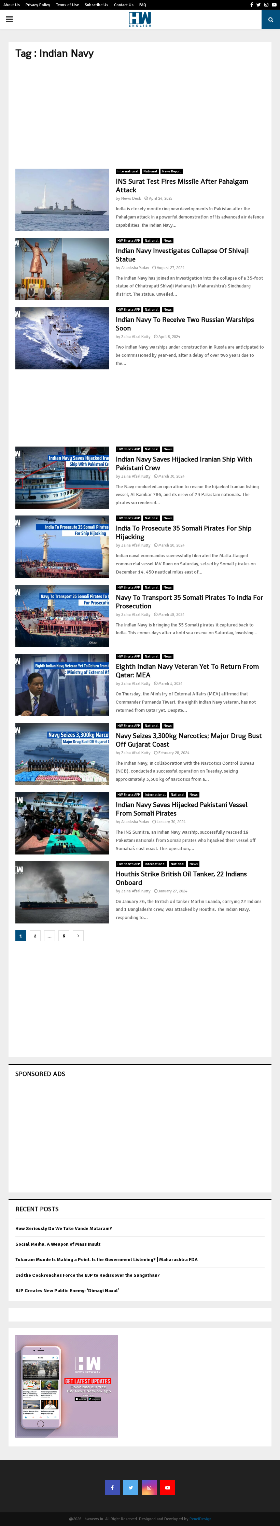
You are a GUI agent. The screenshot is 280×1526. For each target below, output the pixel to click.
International (127, 171)
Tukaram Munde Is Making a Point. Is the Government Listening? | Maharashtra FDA (106, 1259)
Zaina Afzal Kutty (136, 336)
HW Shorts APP (128, 241)
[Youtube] (167, 1487)
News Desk (131, 198)
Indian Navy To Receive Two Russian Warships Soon (185, 324)
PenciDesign (200, 1519)
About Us (11, 5)
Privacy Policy (38, 5)
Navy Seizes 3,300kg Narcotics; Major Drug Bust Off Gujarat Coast (189, 740)
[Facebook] (112, 1487)
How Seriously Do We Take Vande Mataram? (63, 1228)
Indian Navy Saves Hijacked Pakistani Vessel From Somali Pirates (182, 809)
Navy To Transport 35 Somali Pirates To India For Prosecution (189, 601)
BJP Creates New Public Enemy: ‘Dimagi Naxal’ (67, 1291)
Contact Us (124, 5)
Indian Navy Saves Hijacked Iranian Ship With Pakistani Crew (184, 463)
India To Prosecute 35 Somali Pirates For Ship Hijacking (184, 532)
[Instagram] (149, 1487)
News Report (171, 171)
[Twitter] (130, 1487)
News (168, 241)
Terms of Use (67, 5)
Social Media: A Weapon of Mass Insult (57, 1244)
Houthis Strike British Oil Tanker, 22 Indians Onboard (181, 878)
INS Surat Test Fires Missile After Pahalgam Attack (182, 185)
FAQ (142, 5)
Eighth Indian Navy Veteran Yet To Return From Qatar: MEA (187, 670)
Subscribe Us (96, 5)
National (150, 171)
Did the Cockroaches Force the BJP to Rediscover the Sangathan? (87, 1275)
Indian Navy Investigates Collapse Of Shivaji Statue (182, 255)
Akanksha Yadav (135, 267)
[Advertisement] (140, 114)
